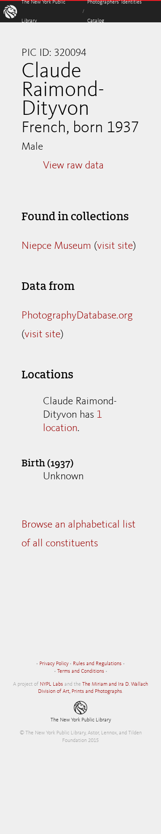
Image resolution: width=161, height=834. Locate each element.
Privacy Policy (53, 663)
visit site (115, 246)
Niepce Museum (56, 246)
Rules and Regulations (97, 663)
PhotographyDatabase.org (77, 315)
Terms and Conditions (80, 671)
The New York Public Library (81, 720)
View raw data (73, 165)
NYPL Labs (51, 684)
